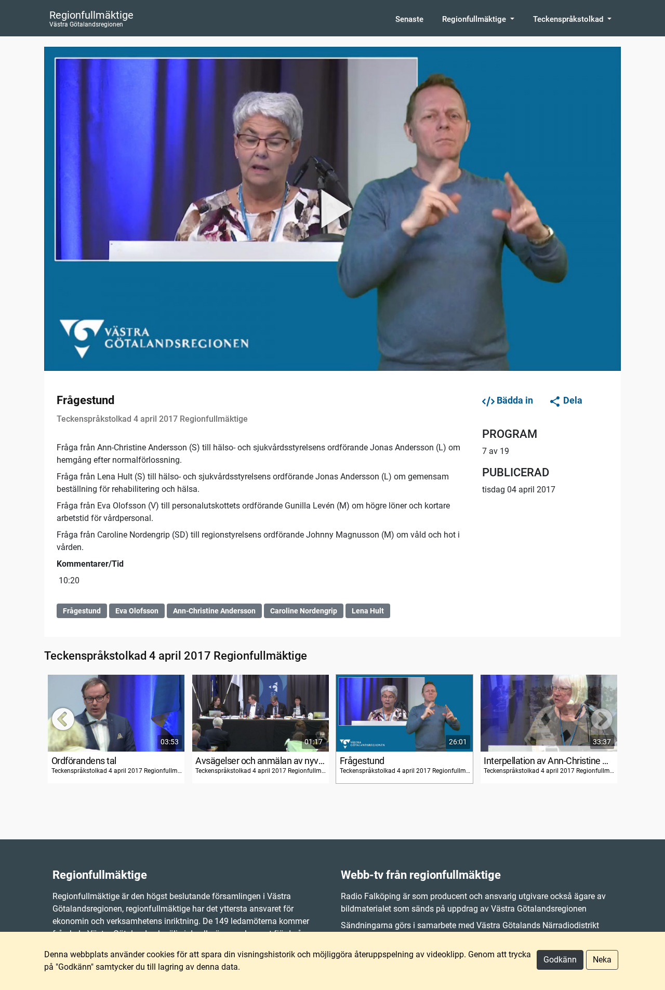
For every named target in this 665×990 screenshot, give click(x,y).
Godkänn (560, 960)
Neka (602, 960)
